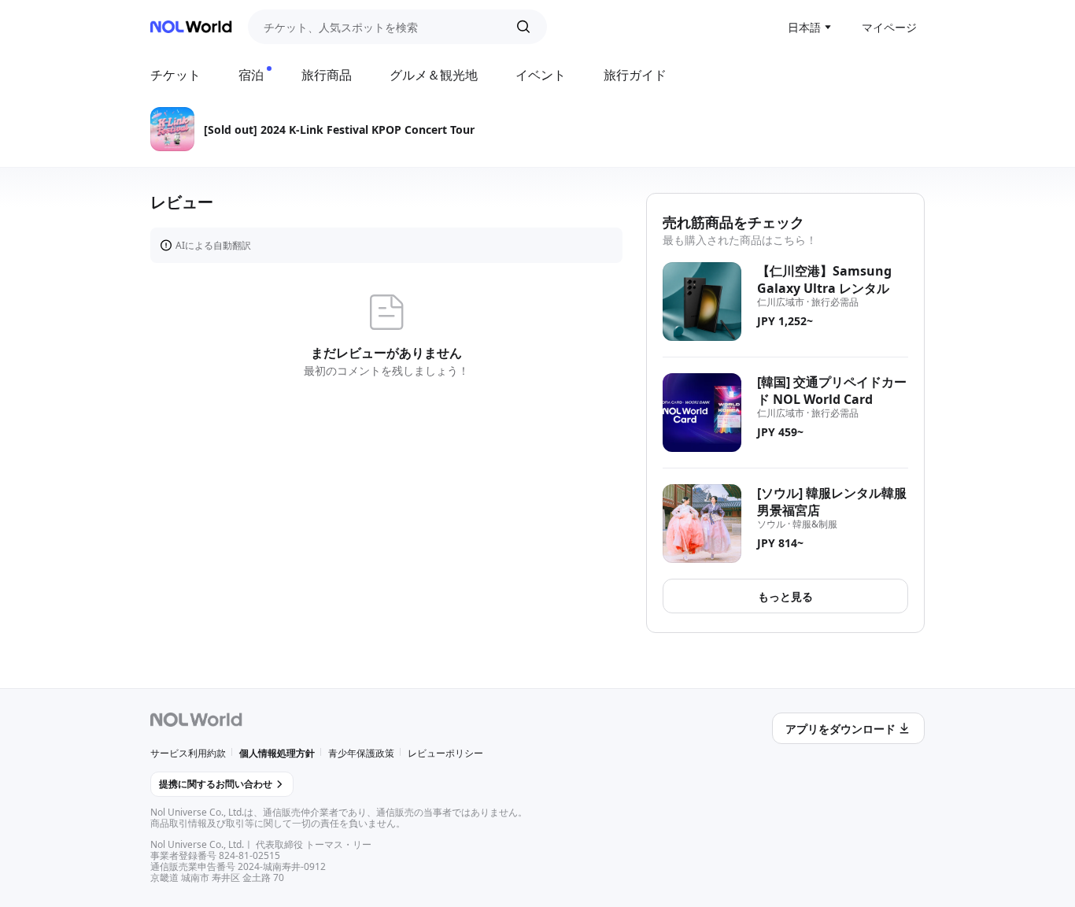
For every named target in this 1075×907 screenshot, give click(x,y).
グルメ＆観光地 (434, 74)
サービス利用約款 (188, 753)
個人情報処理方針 (277, 753)
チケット (175, 74)
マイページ (889, 27)
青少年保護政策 (361, 753)
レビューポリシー (445, 753)
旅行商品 (326, 74)
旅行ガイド (635, 74)
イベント (540, 74)
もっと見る (785, 596)
